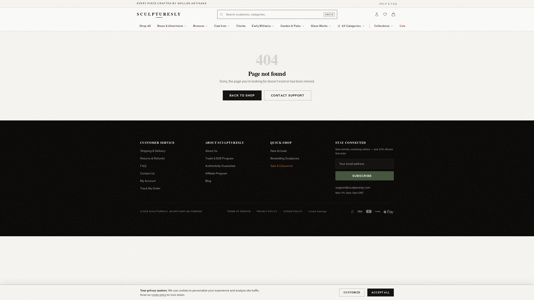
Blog (208, 181)
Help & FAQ (388, 3)
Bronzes (198, 26)
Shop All (145, 26)
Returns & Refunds (152, 158)
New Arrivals (278, 151)
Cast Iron (220, 26)
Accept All (381, 292)
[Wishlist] (385, 14)
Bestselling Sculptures (284, 158)
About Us (211, 151)
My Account (148, 181)
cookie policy (158, 294)
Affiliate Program (216, 173)
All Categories (351, 26)
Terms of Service (239, 211)
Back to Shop (242, 95)
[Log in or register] (376, 14)
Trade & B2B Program (219, 158)
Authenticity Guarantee (220, 166)
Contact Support (287, 95)
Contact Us (147, 173)
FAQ (143, 166)
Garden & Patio (291, 26)
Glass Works (319, 26)
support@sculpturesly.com (352, 187)
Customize (352, 292)
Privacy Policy (267, 211)
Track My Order (150, 188)
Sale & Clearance (281, 166)
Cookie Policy (293, 211)
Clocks (241, 26)
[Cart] (393, 14)
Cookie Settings (318, 211)
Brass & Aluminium (170, 26)
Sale (402, 26)
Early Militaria (261, 26)
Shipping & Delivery (152, 151)
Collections (382, 26)
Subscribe (362, 176)
